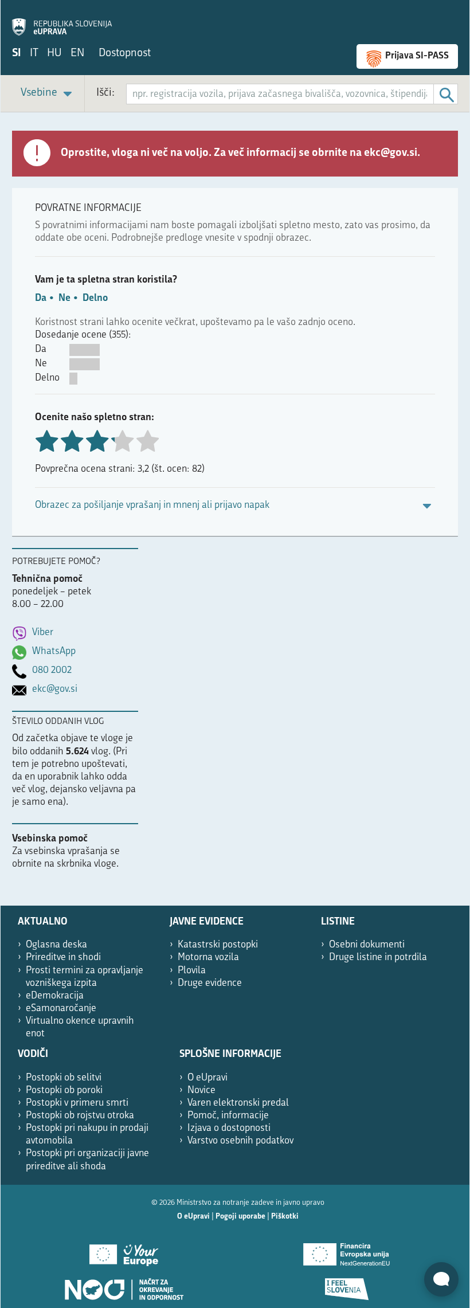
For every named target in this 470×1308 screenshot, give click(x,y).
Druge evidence (210, 983)
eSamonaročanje (61, 1008)
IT (34, 53)
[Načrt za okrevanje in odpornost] (123, 1285)
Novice (201, 1090)
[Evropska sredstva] (346, 1285)
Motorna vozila (208, 957)
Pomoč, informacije (228, 1116)
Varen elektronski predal (238, 1103)
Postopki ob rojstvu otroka (80, 1116)
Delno (95, 298)
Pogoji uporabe (240, 1216)
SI (16, 53)
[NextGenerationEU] (346, 1250)
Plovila (192, 971)
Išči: (105, 93)
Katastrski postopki (218, 945)
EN (77, 53)
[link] (48, 93)
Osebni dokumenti (367, 945)
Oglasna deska (56, 945)
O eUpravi (207, 1078)
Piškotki (285, 1216)
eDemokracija (55, 996)
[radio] (122, 442)
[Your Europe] (123, 1250)
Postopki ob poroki (64, 1090)
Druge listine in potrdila (378, 957)
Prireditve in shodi (63, 957)
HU (54, 53)
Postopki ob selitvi (63, 1078)
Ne (64, 298)
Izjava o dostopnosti (229, 1128)
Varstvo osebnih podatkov (240, 1141)
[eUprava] (61, 20)
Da (40, 298)
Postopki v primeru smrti (77, 1103)
